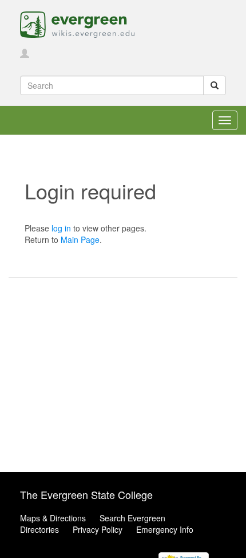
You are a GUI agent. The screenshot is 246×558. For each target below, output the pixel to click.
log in (61, 228)
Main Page (80, 239)
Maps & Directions (53, 518)
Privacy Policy (97, 529)
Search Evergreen (132, 518)
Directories (39, 529)
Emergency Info (164, 529)
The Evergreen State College (86, 494)
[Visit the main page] (77, 23)
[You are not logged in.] (24, 53)
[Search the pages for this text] (214, 85)
